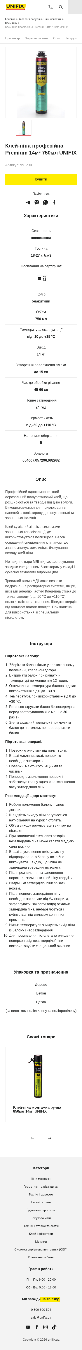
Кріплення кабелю (41, 1257)
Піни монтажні (41, 1178)
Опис (57, 38)
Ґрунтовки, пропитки (41, 1210)
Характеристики (36, 38)
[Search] (61, 7)
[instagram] (45, 1327)
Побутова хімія (41, 1218)
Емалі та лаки (41, 1202)
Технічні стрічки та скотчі (41, 1226)
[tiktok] (54, 1327)
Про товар (12, 38)
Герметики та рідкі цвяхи (41, 1186)
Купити (41, 179)
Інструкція (73, 38)
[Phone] (50, 7)
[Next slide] (49, 1138)
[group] (38, 1084)
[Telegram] (28, 202)
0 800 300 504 (41, 1309)
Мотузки (41, 1241)
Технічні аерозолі (41, 1194)
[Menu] (75, 7)
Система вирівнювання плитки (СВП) (41, 1249)
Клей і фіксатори (41, 1233)
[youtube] (28, 1327)
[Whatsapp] (45, 202)
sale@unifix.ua (41, 1317)
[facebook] (54, 202)
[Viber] (36, 202)
